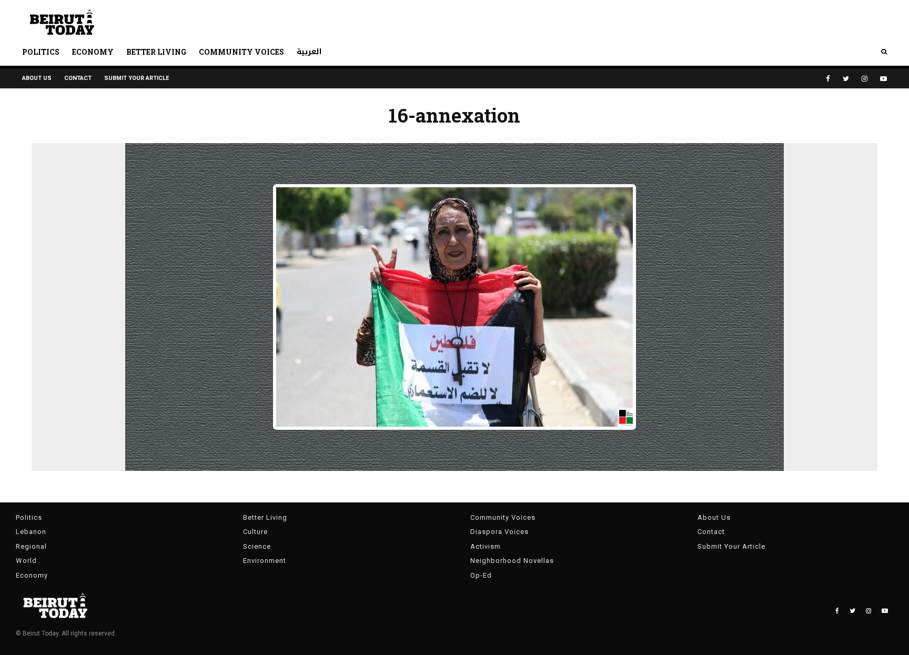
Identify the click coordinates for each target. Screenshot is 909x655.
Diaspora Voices (499, 532)
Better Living (156, 52)
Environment (264, 561)
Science (257, 546)
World (26, 561)
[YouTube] (883, 78)
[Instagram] (864, 78)
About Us (37, 78)
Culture (255, 532)
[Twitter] (845, 78)
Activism (485, 546)
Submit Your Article (136, 78)
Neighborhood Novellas (512, 561)
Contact (78, 78)
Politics (40, 52)
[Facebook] (828, 78)
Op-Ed (481, 575)
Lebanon (31, 532)
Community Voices (241, 52)
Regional (31, 546)
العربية (309, 52)
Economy (93, 52)
